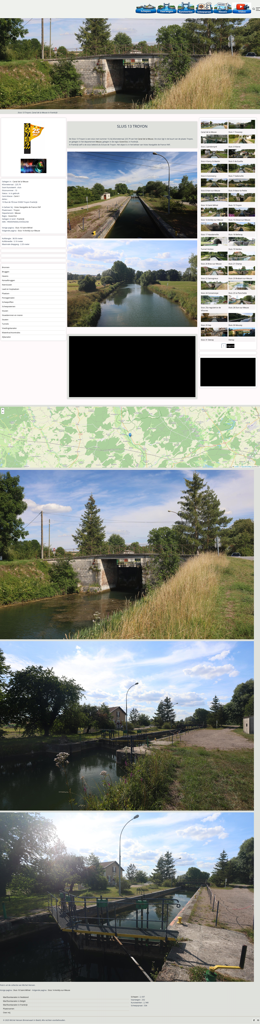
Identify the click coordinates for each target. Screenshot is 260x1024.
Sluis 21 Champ (235, 264)
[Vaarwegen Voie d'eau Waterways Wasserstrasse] (167, 8)
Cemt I (16, 196)
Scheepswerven (8, 306)
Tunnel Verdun (207, 249)
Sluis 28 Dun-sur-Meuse (239, 307)
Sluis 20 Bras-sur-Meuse (211, 264)
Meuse (99, 141)
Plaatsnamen (8, 1008)
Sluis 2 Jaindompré (209, 146)
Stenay (231, 340)
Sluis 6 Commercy (208, 176)
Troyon (17, 210)
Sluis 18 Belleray (236, 234)
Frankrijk (20, 219)
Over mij (6, 1012)
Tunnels (5, 324)
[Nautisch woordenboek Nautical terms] (204, 8)
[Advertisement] (131, 366)
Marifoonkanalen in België (14, 1001)
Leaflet (236, 467)
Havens (5, 276)
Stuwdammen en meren (12, 315)
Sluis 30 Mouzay (235, 325)
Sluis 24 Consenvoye (209, 293)
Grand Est (123, 141)
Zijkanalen (6, 337)
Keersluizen (7, 284)
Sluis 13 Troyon (235, 205)
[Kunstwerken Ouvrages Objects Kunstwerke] (186, 8)
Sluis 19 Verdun (235, 249)
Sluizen (5, 311)
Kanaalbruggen (8, 280)
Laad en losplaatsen (10, 289)
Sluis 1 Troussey (235, 132)
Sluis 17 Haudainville (210, 234)
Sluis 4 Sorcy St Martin (210, 161)
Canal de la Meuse (145, 139)
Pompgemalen (8, 298)
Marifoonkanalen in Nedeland (16, 997)
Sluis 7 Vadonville (236, 176)
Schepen (134, 997)
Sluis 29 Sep (206, 325)
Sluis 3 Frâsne (234, 146)
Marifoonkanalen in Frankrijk (15, 1005)
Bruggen (5, 271)
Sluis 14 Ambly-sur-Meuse (29, 230)
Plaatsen (5, 293)
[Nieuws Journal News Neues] (222, 8)
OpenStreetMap (246, 467)
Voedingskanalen (9, 328)
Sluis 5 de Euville (236, 161)
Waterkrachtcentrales (11, 332)
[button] (130, 435)
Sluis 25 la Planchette (238, 293)
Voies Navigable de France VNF (27, 207)
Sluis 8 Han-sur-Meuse (210, 190)
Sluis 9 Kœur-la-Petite (238, 190)
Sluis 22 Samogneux (209, 278)
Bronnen (5, 267)
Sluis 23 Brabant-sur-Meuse (240, 278)
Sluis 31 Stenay (207, 340)
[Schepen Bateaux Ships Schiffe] (146, 8)
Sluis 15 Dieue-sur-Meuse (239, 220)
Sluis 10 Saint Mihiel (23, 227)
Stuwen (5, 319)
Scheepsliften (8, 302)
